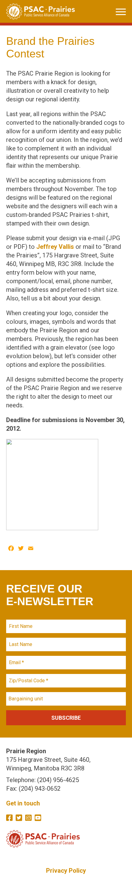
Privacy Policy (66, 870)
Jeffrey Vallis (55, 246)
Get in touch (23, 803)
